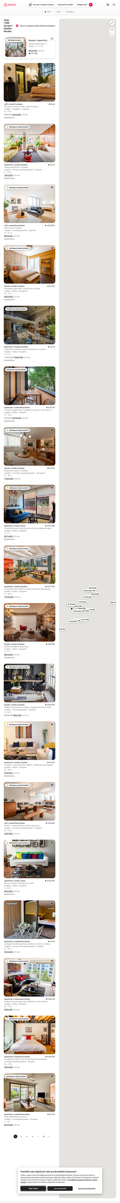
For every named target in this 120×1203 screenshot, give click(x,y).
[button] (33, 51)
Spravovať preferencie (86, 1188)
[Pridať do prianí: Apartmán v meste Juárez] (52, 488)
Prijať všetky (33, 1188)
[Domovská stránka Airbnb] (10, 4)
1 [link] (15, 1136)
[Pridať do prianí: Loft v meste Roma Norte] (52, 187)
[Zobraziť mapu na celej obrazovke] (112, 23)
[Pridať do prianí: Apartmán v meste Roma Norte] (52, 369)
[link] (10, 1136)
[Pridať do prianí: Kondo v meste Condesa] (52, 248)
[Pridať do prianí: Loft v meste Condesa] (52, 66)
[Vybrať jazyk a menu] (107, 4)
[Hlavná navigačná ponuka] (114, 4)
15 (43, 1136)
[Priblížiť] (112, 29)
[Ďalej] (49, 1136)
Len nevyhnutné (60, 1188)
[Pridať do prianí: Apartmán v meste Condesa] (52, 127)
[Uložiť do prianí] (52, 39)
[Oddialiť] (112, 34)
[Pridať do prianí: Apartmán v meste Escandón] (52, 309)
